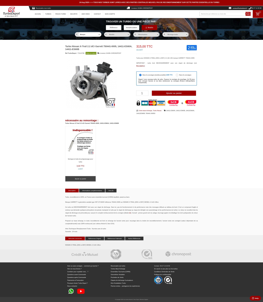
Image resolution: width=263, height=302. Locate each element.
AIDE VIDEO (86, 14)
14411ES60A (190, 110)
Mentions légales (144, 299)
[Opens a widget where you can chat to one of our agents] (255, 298)
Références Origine (94, 238)
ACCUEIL (38, 14)
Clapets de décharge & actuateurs (122, 280)
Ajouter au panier (174, 93)
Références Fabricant (115, 238)
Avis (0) (110, 190)
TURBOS (48, 14)
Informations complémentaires (92, 190)
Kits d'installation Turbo (118, 283)
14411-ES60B (180, 110)
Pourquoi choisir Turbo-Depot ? (77, 283)
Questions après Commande (76, 277)
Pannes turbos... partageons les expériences (125, 286)
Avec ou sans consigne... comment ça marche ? (83, 266)
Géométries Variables (118, 274)
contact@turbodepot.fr (240, 8)
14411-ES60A (170, 110)
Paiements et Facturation (75, 280)
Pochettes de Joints (117, 277)
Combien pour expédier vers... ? (77, 271)
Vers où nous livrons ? (74, 269)
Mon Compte (110, 14)
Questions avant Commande (76, 274)
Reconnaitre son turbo (118, 266)
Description (72, 190)
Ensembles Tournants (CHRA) (120, 271)
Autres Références (134, 238)
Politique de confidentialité (162, 274)
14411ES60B (140, 113)
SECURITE (73, 14)
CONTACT (97, 14)
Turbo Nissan (157, 110)
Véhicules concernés (75, 238)
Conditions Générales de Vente (164, 271)
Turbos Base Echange (118, 269)
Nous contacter (72, 286)
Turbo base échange (145, 110)
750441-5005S (150, 113)
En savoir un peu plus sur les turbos (166, 269)
